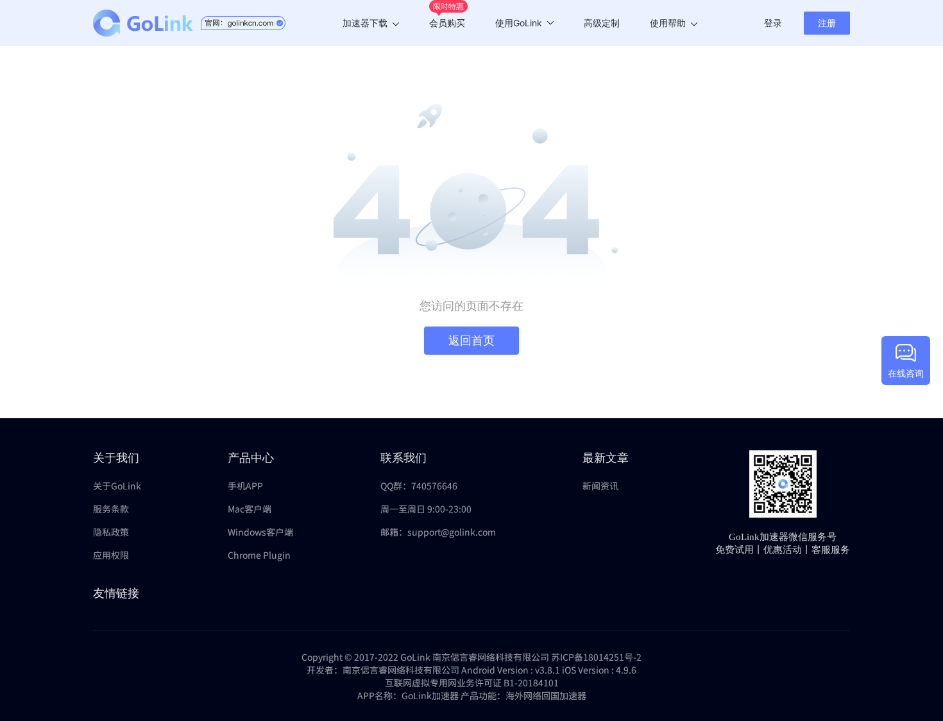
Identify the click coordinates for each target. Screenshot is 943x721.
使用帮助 (668, 22)
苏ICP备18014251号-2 (596, 656)
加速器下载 (365, 22)
